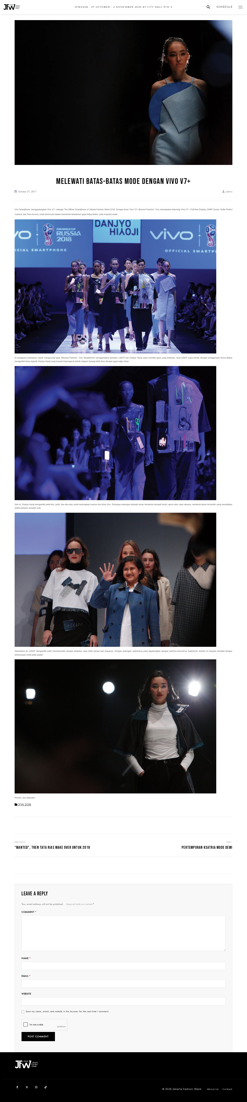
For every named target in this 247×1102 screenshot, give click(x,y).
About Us (212, 1089)
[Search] (208, 7)
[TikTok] (45, 1087)
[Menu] (240, 7)
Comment (29, 912)
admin (229, 191)
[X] (26, 1087)
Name (26, 958)
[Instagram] (36, 1087)
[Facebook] (17, 1087)
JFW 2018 (24, 804)
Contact (227, 1089)
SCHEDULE (225, 6)
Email (26, 976)
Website (26, 993)
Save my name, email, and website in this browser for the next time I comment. (67, 1011)
